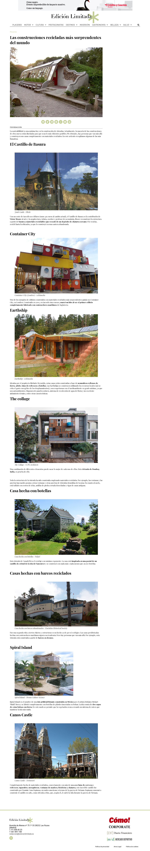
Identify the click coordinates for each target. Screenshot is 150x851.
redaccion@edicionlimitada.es (21, 834)
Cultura (40, 25)
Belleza (114, 25)
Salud (126, 25)
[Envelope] (11, 838)
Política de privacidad (102, 846)
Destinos (70, 25)
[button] (138, 25)
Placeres (17, 25)
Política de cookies (132, 846)
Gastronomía (98, 25)
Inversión (85, 25)
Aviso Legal (117, 846)
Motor (27, 25)
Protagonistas (56, 25)
